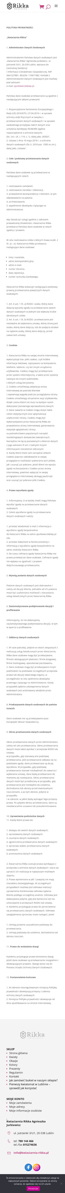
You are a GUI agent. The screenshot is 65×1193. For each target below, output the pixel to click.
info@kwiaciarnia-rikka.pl (31, 1152)
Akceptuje (33, 1188)
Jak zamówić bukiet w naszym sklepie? (33, 1080)
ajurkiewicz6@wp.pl (24, 86)
